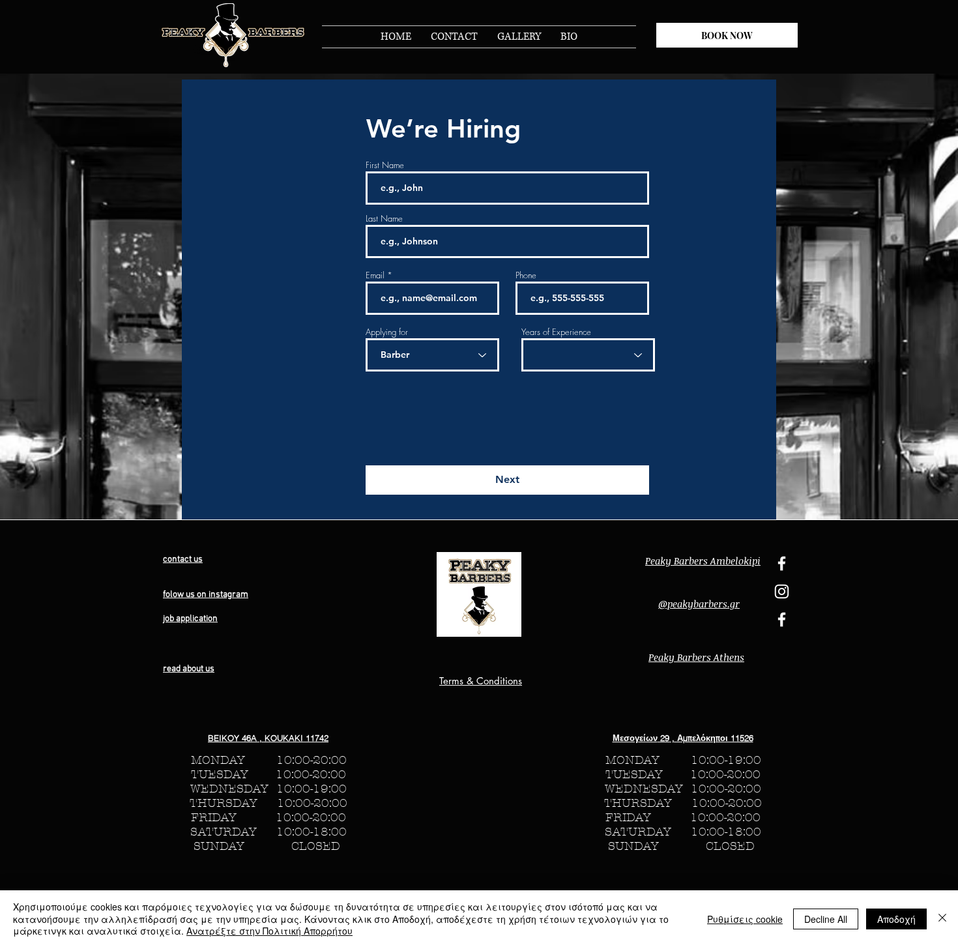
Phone (525, 275)
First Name (385, 165)
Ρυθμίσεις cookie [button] (745, 918)
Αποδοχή (896, 918)
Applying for (387, 332)
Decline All (825, 918)
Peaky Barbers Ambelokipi (703, 560)
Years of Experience (556, 332)
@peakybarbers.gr (699, 603)
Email (375, 275)
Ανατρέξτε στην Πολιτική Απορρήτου (269, 930)
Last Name (384, 218)
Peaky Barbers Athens (696, 656)
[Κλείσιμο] (942, 919)
